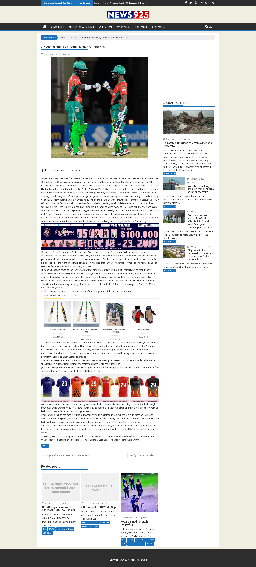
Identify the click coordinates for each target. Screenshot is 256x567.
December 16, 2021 (91, 503)
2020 (45, 529)
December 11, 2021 (131, 517)
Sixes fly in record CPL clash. (142, 455)
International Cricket (81, 27)
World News (106, 27)
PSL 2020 (150, 544)
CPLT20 (45, 446)
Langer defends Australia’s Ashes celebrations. (67, 455)
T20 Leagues (141, 27)
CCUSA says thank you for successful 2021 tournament (61, 488)
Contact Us (158, 27)
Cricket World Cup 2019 (99, 522)
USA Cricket (57, 27)
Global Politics (170, 174)
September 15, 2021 (174, 139)
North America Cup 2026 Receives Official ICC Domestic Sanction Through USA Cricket (119, 2)
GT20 (123, 544)
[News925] (44, 26)
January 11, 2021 (196, 246)
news (67, 54)
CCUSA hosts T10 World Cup (100, 488)
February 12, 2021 (197, 179)
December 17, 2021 (52, 503)
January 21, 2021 (196, 211)
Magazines (123, 27)
